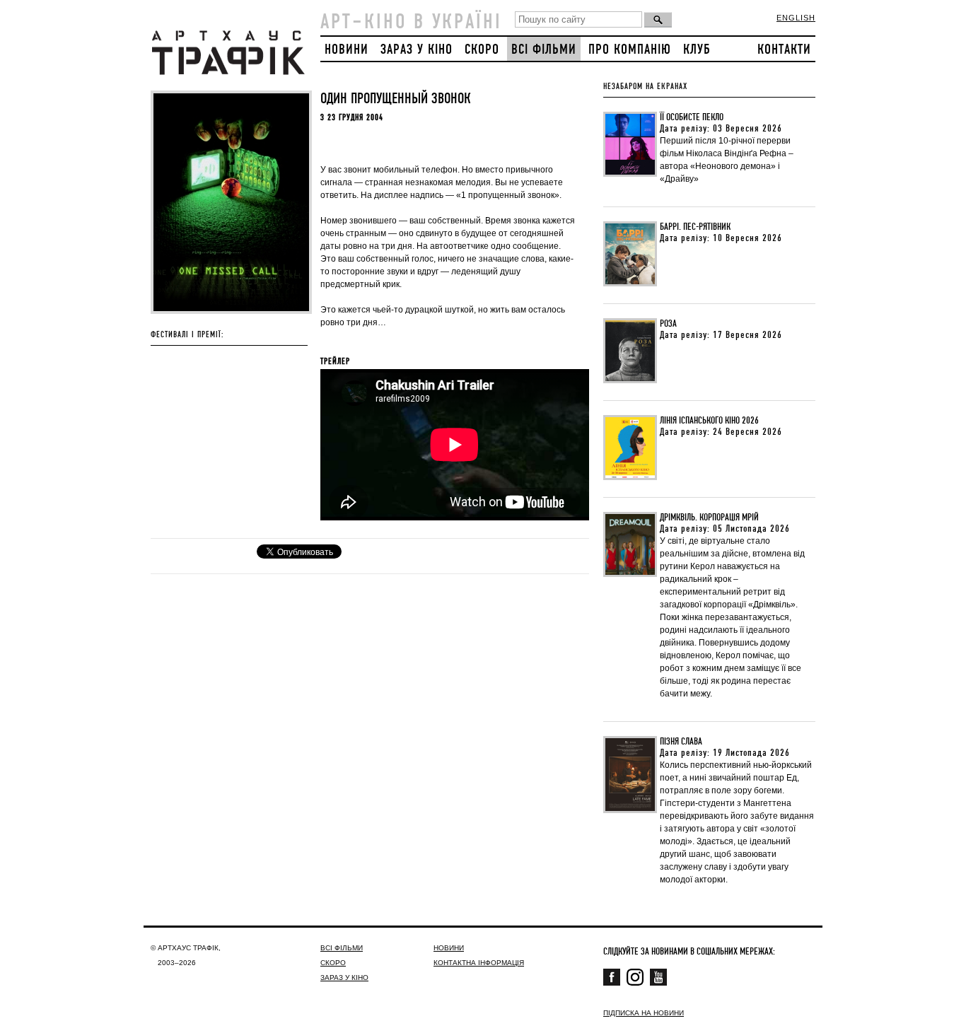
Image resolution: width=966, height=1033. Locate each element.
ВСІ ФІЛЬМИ (543, 50)
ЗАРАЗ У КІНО (416, 50)
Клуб (697, 50)
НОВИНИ (346, 50)
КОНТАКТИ (784, 50)
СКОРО (482, 50)
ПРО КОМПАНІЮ (629, 50)
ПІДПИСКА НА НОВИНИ (643, 1013)
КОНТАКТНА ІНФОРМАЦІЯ (478, 963)
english (795, 17)
